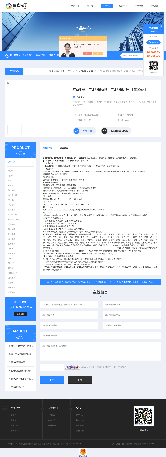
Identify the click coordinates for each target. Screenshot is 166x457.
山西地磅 (11, 249)
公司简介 (52, 415)
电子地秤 (11, 200)
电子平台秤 (12, 195)
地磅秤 (10, 176)
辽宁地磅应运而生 (17, 387)
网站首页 (75, 6)
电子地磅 (82, 71)
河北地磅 (11, 287)
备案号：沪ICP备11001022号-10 (67, 444)
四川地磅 (11, 239)
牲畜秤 (10, 180)
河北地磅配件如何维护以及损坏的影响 (21, 379)
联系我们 (155, 6)
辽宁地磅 (11, 283)
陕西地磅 (11, 253)
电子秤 (13, 415)
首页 (62, 71)
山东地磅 (11, 278)
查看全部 (20, 314)
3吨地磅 (11, 258)
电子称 (13, 420)
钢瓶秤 (10, 185)
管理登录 (137, 444)
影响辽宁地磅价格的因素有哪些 (21, 354)
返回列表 (102, 282)
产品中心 (107, 6)
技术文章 (139, 6)
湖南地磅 (11, 224)
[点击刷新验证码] (72, 367)
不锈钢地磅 (12, 214)
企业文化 (52, 420)
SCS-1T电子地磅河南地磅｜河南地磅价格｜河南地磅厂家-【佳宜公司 (83, 282)
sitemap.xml (148, 444)
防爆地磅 (11, 210)
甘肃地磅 (11, 234)
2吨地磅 (11, 263)
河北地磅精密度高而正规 (20, 371)
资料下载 (80, 431)
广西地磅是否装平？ (18, 362)
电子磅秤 (11, 205)
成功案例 (80, 425)
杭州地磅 (11, 244)
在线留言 (63, 148)
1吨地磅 (11, 268)
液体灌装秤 (27, 55)
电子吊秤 (14, 431)
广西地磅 (92, 71)
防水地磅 (11, 190)
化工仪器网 (127, 444)
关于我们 (91, 6)
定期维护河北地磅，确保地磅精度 (21, 346)
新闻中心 (123, 6)
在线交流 (154, 42)
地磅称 (10, 171)
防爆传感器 (41, 55)
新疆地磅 (11, 229)
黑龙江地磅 (12, 273)
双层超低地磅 (13, 219)
